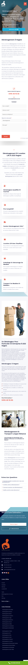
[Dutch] (5, 572)
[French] (3, 572)
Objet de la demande (7, 118)
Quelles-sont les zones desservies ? (11, 490)
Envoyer (6, 136)
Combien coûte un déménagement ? (11, 484)
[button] (14, 481)
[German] (9, 572)
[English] (7, 572)
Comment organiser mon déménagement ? (13, 487)
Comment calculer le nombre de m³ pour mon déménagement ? (13, 481)
